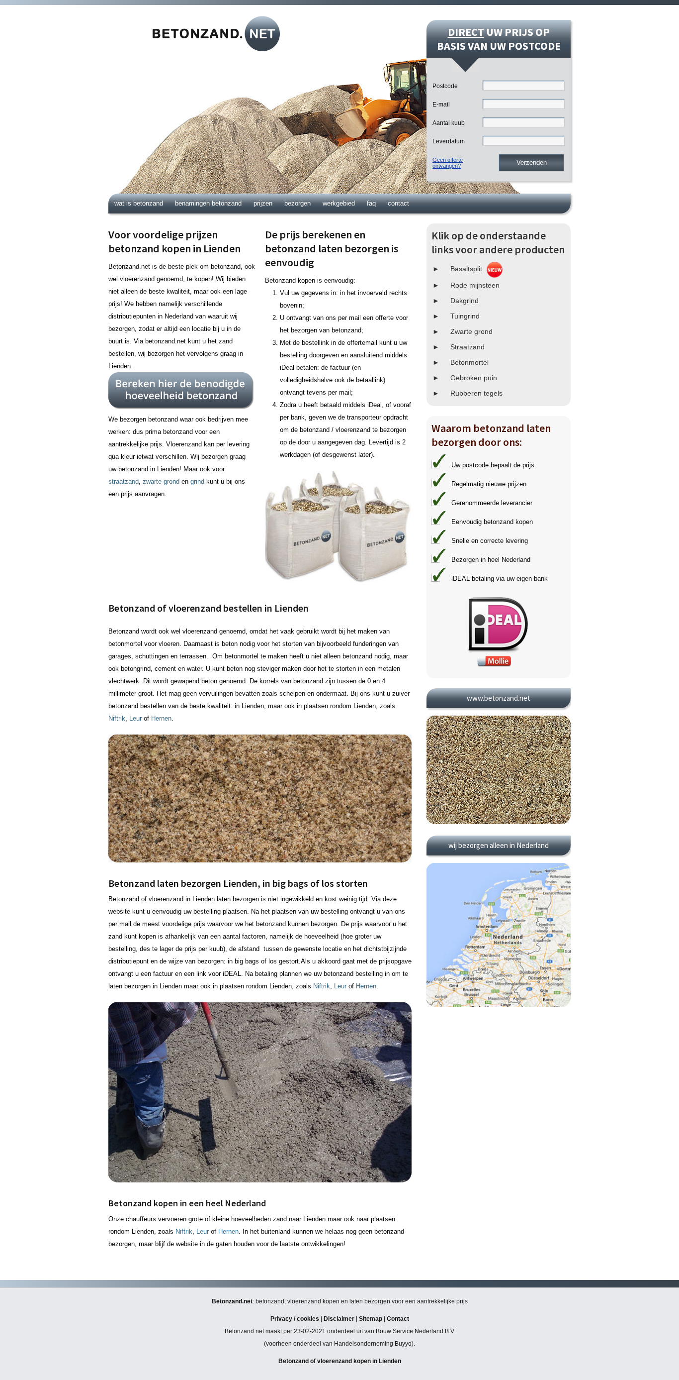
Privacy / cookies (294, 1318)
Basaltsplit (466, 269)
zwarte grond (161, 481)
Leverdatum (448, 141)
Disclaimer (339, 1318)
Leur (135, 718)
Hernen (161, 718)
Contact (398, 203)
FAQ (371, 203)
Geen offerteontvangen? (447, 163)
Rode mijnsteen (475, 285)
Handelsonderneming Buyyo (373, 1343)
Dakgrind (464, 301)
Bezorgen (297, 203)
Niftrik (116, 718)
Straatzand (467, 347)
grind (197, 481)
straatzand (123, 481)
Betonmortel (469, 362)
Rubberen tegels (476, 393)
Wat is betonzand (138, 203)
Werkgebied (339, 203)
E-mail (441, 104)
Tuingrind (465, 316)
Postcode (445, 86)
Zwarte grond (471, 331)
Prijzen (263, 203)
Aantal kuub (448, 122)
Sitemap (370, 1318)
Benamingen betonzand (208, 203)
